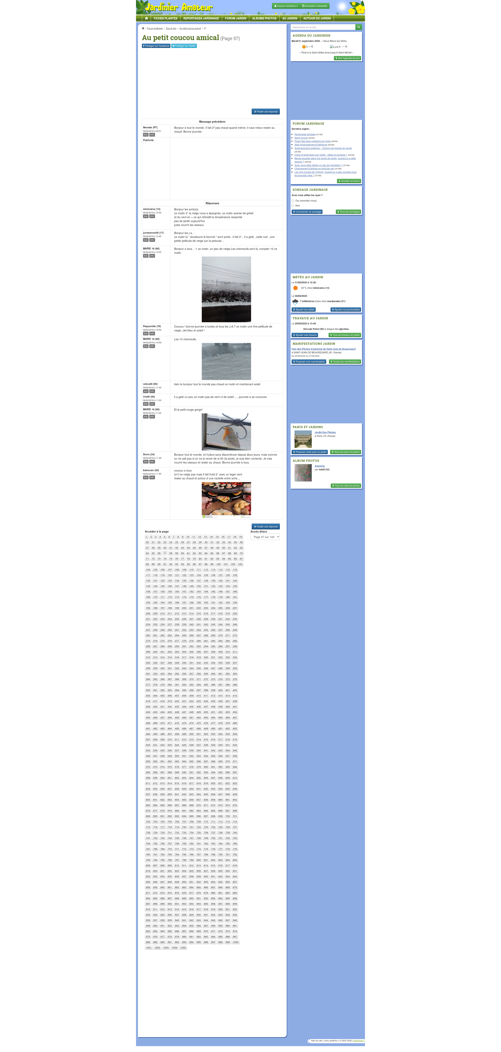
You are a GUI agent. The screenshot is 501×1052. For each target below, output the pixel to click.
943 (199, 920)
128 (228, 575)
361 (220, 673)
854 (213, 881)
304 (184, 651)
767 (148, 848)
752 (228, 838)
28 (194, 542)
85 (229, 558)
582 (220, 766)
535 (162, 750)
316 (177, 657)
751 (220, 838)
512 (184, 739)
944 (206, 920)
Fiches (165, 18)
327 (162, 662)
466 (228, 717)
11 (193, 536)
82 (212, 558)
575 (170, 766)
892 (206, 898)
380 (170, 684)
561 (162, 761)
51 (229, 547)
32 (217, 542)
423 (199, 701)
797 (177, 859)
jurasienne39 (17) (153, 232)
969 (199, 931)
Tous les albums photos (347, 485)
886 (162, 898)
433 (177, 706)
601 (170, 777)
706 (177, 821)
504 (220, 733)
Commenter (308, 211)
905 (206, 903)
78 (188, 558)
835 (170, 876)
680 (177, 810)
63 (200, 553)
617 (191, 783)
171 (162, 596)
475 (199, 722)
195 (148, 607)
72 (153, 558)
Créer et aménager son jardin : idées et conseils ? (321, 154)
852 (199, 881)
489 (206, 728)
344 (191, 668)
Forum (235, 18)
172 (170, 596)
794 (155, 859)
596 (228, 772)
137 (199, 580)
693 (177, 816)
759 (184, 843)
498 (177, 733)
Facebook (157, 45)
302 (170, 651)
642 (184, 794)
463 (206, 717)
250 (170, 629)
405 (162, 695)
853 (206, 881)
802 (213, 859)
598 (148, 777)
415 (235, 695)
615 (177, 783)
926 (170, 914)
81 (206, 558)
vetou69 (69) (150, 384)
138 (206, 580)
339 (155, 668)
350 (235, 668)
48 (212, 547)
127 (220, 575)
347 (213, 668)
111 (199, 569)
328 (170, 662)
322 (220, 657)
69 (235, 553)
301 (162, 651)
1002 (157, 947)
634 (220, 788)
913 (170, 909)
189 (199, 602)
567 (206, 761)
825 (191, 870)
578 (191, 766)
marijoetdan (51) (336, 301)
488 (199, 728)
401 (228, 690)
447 (184, 712)
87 (241, 558)
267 (199, 635)
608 (220, 777)
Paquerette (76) (152, 326)
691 (162, 816)
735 (199, 832)
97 (200, 564)
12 (199, 536)
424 (206, 701)
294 (206, 646)
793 (148, 859)
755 (155, 843)
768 (155, 848)
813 (199, 865)
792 (235, 854)
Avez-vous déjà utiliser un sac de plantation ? (319, 165)
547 (155, 755)
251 (177, 629)
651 (155, 799)
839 (199, 876)
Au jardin (289, 18)
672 (213, 805)
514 (199, 739)
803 (220, 859)
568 (213, 761)
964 (162, 931)
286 (148, 646)
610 (235, 777)
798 (184, 859)
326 (155, 662)
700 (228, 816)
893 (213, 898)
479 (228, 722)
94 (182, 564)
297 (228, 646)
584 (235, 766)
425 (213, 701)
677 (155, 810)
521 (155, 744)
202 (199, 607)
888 (177, 898)
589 (177, 772)
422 (191, 701)
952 (170, 925)
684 (206, 810)
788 (206, 854)
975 (148, 936)
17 (229, 536)
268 (206, 635)
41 (170, 547)
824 (184, 870)
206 (228, 607)
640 (170, 794)
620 (213, 783)
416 (148, 701)
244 (220, 624)
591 (191, 772)
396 (191, 690)
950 (155, 925)
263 (170, 635)
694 (184, 816)
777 (220, 848)
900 (170, 903)
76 (176, 558)
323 (228, 657)
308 (213, 651)
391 (155, 690)
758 (177, 843)
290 (177, 646)
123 (191, 575)
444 (162, 712)
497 (170, 733)
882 (228, 892)
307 (206, 651)
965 (170, 931)
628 (177, 788)
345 (199, 668)
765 (228, 843)
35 (235, 542)
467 (235, 717)
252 (184, 629)
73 (159, 558)
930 (199, 914)
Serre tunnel (301, 137)
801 (206, 859)
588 (170, 772)
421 (184, 701)
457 (162, 717)
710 (206, 821)
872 (155, 892)
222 (155, 618)
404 (155, 695)
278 (184, 640)
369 (184, 679)
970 (206, 931)
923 (148, 914)
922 (235, 909)
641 (177, 794)
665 (162, 805)
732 (177, 832)
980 (184, 936)
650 (148, 799)
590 (184, 772)
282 (213, 640)
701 (235, 816)
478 (220, 722)
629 (184, 788)
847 (162, 881)
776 (213, 848)
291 (184, 646)
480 (235, 722)
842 (220, 876)
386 (213, 684)
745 (177, 838)
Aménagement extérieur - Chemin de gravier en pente (323, 148)
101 (226, 564)
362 (228, 673)
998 (220, 942)
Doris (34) (149, 454)
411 (206, 695)
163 (199, 591)
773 (191, 848)
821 (162, 870)
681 (184, 810)
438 (213, 706)
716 (155, 827)
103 (240, 564)
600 (162, 777)
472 (177, 722)
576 (177, 766)
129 (235, 575)
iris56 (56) (149, 396)
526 (191, 744)
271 (228, 635)
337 (235, 662)
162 (191, 591)
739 (228, 832)
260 (148, 635)
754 (148, 843)
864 (191, 887)
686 (220, 810)
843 (228, 876)
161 (184, 591)
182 (148, 602)
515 (206, 739)
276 (170, 640)
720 (184, 827)
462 (199, 717)
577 (184, 766)
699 (220, 816)
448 (191, 712)
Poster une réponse (267, 111)
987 (235, 936)
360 (213, 673)
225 (177, 618)
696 (199, 816)
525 (184, 744)
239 (184, 624)
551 (184, 755)
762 (206, 843)
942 (191, 920)
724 (213, 827)
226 (184, 618)
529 (213, 744)
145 (162, 586)
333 (206, 662)
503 (213, 733)
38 (153, 547)
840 (206, 876)
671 (206, 805)
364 (148, 679)
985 (220, 936)
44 (188, 547)
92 (170, 564)
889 (184, 898)
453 (228, 712)
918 (206, 909)
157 (155, 591)
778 (228, 848)
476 (206, 722)
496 (162, 733)
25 (176, 542)
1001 (148, 947)
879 (206, 892)
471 (170, 722)
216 (206, 613)
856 (228, 881)
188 (191, 602)
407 (177, 695)
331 (191, 662)
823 (177, 870)
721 (191, 827)
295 (213, 646)
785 (184, 854)
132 (162, 580)
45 (194, 547)
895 (228, 898)
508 (155, 739)
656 (191, 799)
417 (155, 701)
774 (199, 848)
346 (206, 668)
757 (170, 843)
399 (213, 690)
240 (191, 624)
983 (206, 936)
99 (212, 564)
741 (148, 838)
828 (213, 870)
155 (235, 586)
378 (155, 684)
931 (206, 914)
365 (155, 679)
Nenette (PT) (150, 127)
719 (177, 827)
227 (191, 618)
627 (170, 788)
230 (213, 618)
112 (206, 569)
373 (213, 679)
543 (220, 750)
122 (184, 575)
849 (177, 881)
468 (148, 722)
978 (170, 936)
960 (228, 925)
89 (153, 564)
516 (213, 739)
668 (184, 805)
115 (228, 569)
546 (148, 755)
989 (155, 942)
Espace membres (286, 5)
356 (184, 673)
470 (162, 722)
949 (148, 925)
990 (162, 942)
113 (213, 569)
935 (235, 914)
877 (191, 892)
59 (176, 553)
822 (170, 870)
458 (170, 717)
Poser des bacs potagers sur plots (313, 141)
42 (176, 547)
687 (228, 810)
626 (162, 788)
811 (184, 865)
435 (191, 706)
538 (184, 750)
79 (194, 558)
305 (191, 651)
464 (213, 717)
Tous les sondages (349, 211)
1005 (183, 947)
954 (184, 925)
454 (235, 712)
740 (235, 832)
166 (220, 591)
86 (235, 558)
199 (177, 607)
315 (170, 657)
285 (235, 640)
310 (228, 651)
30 (206, 542)
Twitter (185, 45)
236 (162, 624)
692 (170, 816)
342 (177, 668)
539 (191, 750)
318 (191, 657)
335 (220, 662)
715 (148, 827)
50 (223, 547)
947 (228, 920)
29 (200, 542)
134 (177, 580)
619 (206, 783)
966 (177, 931)
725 (220, 827)
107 (170, 569)
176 (199, 596)
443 (155, 712)
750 (213, 838)
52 (235, 547)
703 (155, 821)
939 (170, 920)
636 (235, 788)
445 (170, 712)
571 (235, 761)
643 (191, 794)
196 (155, 607)
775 (206, 848)
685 (213, 810)
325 (148, 662)
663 (148, 805)
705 (170, 821)
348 (220, 668)
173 (177, 596)
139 (213, 580)
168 (235, 591)
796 (170, 859)
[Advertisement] (213, 78)
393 (170, 690)
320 (206, 657)
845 (148, 881)
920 (220, 909)
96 (194, 564)
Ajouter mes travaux (306, 335)
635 (228, 788)
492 (228, 728)
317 (184, 657)
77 (182, 558)
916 (191, 909)
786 (191, 854)
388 (228, 684)
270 (220, 635)
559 (148, 761)
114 (220, 569)
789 (213, 854)
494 (148, 733)
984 (213, 936)
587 (162, 772)
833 (155, 876)
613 (162, 783)
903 (191, 903)
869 (228, 887)
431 (162, 706)
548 (162, 755)
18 (234, 536)
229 (206, 618)
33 (223, 542)
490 (213, 728)
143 (148, 586)
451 (213, 712)
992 (177, 942)
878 (199, 892)
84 (223, 558)
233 (235, 618)
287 (155, 646)
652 (162, 799)
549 (170, 755)
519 (235, 739)
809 (170, 865)
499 (184, 733)
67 (223, 553)
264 (177, 635)
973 (228, 931)
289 (170, 646)
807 (155, 865)
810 (177, 865)
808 (162, 865)
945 (213, 920)
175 (191, 596)
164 (206, 591)
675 (235, 805)
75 (170, 558)
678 (162, 810)
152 (213, 586)
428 (235, 701)
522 (162, 744)
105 (155, 569)
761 (199, 843)
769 (162, 848)
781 (155, 854)
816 (220, 865)
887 (170, 898)
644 (199, 794)
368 (177, 679)
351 (148, 673)
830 (228, 870)
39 (159, 547)
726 (228, 827)
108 (177, 569)
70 (241, 553)
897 (148, 903)
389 (235, 684)
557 (228, 755)
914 (177, 909)
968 (191, 931)
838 (191, 876)
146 (170, 586)
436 (199, 706)
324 (235, 657)
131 (155, 580)
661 (228, 799)
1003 (166, 947)
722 (199, 827)
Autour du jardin (317, 18)
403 (148, 695)
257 (220, 629)
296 (220, 646)
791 (228, 854)
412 (213, 695)
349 (228, 668)
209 (155, 613)
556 (220, 755)
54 (147, 553)
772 (184, 848)
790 (220, 854)
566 (199, 761)
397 (199, 690)
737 (213, 832)
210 (162, 613)
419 (170, 701)
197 (162, 607)
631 (199, 788)
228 (199, 618)
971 (213, 931)
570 (228, 761)
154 (228, 586)
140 (220, 580)
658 (206, 799)
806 (148, 865)
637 (148, 794)
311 (235, 651)
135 (184, 580)
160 (177, 591)
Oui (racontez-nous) (306, 200)
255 (206, 629)
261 (155, 635)
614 (170, 783)
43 (182, 547)
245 (228, 624)
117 (148, 575)
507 (148, 739)
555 (213, 755)
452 (220, 712)
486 (184, 728)
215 (199, 613)
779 (235, 848)
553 (199, 755)
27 (188, 542)
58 (170, 553)
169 (148, 596)
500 (191, 733)
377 (148, 684)
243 (213, 624)
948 (235, 920)
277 (177, 640)
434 (184, 706)
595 (220, 772)
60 (182, 553)
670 (199, 805)
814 (206, 865)
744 (170, 838)
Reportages (201, 18)
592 (199, 772)
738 (220, 832)
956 (199, 925)
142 (235, 580)
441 (235, 706)
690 (155, 816)
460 (184, 717)
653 (170, 799)
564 (184, 761)
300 (155, 651)
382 (184, 684)
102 (233, 564)
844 (235, 876)
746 (184, 838)
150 (199, 586)
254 (199, 629)
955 (191, 925)
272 (235, 635)
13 (205, 536)
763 (213, 843)
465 (220, 717)
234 (148, 624)
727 (235, 827)
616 (184, 783)
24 (170, 542)
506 (235, 733)
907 (220, 903)
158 (162, 591)
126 (213, 575)
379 (162, 684)
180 (228, 596)
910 (148, 909)
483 (162, 728)
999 (228, 942)
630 (191, 788)
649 (235, 794)
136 (191, 580)
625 (155, 788)
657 (199, 799)
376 (235, 679)
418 (162, 701)
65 (212, 553)
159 (170, 591)
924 (155, 914)
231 (220, 618)
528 (206, 744)
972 (220, 931)
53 (241, 547)
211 (170, 613)
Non (298, 205)
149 (191, 586)
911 (155, 909)
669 (191, 805)
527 (199, 744)
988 (148, 942)
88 (147, 564)
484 (170, 728)
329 (177, 662)
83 (217, 558)
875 (177, 892)
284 (228, 640)
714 (235, 821)
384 (199, 684)
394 (177, 690)
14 (211, 536)
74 (165, 558)
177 (206, 596)
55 (153, 553)
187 (184, 602)
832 (148, 876)
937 (155, 920)
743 (162, 838)
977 (162, 936)
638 (155, 794)
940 (177, 920)
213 (184, 613)
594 (213, 772)
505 (228, 733)
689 (148, 816)
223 (162, 618)
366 (162, 679)
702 (148, 821)
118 (155, 575)
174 (184, 596)
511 (177, 739)
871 (148, 892)
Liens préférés (331, 1040)
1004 (174, 947)
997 (213, 942)
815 (213, 865)
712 (220, 821)
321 (213, 657)
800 (199, 859)
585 (148, 772)
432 (170, 706)
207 (235, 607)
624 (148, 788)
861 (170, 887)
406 (170, 695)
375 (228, 679)
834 (162, 876)
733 (184, 832)
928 (184, 914)
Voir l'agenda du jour (348, 58)
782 (162, 854)
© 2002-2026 (345, 1040)
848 (170, 881)
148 (184, 586)
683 (199, 810)
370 (191, 679)
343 (184, 668)
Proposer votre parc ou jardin (311, 452)
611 (148, 783)
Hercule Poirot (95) (313, 329)
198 (170, 607)
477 (213, 722)
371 (199, 679)
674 (228, 805)
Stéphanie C (359, 1040)
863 (184, 887)
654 (177, 799)
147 (177, 586)
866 (206, 887)
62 (194, 553)
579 (199, 766)
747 (191, 838)
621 (220, 783)
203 (206, 607)
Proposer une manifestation (310, 361)
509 (162, 739)
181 (235, 596)
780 (148, 854)
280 (199, 640)
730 (162, 832)
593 (206, 772)
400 (220, 690)
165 (213, 591)
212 (177, 613)
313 (155, 657)
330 (184, 662)
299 (148, 651)
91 (165, 564)
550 (177, 755)
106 (162, 569)
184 (162, 602)
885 (155, 898)
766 (235, 843)
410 (199, 695)
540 (199, 750)
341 (170, 668)
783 (170, 854)
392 (162, 690)
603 (184, 777)
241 (199, 624)
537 (177, 750)
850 (184, 881)
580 (206, 766)
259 (235, 629)
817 (228, 865)
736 (206, 832)
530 (220, 744)
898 (155, 903)
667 (177, 805)
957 (206, 925)
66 (217, 553)
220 (235, 613)
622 (228, 783)
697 (206, 816)
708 (191, 821)
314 (162, 657)
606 (206, 777)
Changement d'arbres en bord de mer (314, 168)
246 (235, 624)
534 (155, 750)
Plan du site (316, 1040)
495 (155, 733)
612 (155, 783)
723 (206, 827)
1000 (235, 942)
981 (191, 936)
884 (148, 898)
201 (191, 607)
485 (177, 728)
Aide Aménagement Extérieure (311, 144)
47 (206, 547)
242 (206, 624)
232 (228, 618)
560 (155, 761)
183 (155, 602)
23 (165, 542)
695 (191, 816)
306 (199, 651)
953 (177, 925)
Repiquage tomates (305, 134)
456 (155, 717)
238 (177, 624)
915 (184, 909)
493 (235, 728)
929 (191, 914)
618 (199, 783)
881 (220, 892)
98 (206, 564)
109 (184, 569)
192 (220, 602)
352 (155, 673)
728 (148, 832)
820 (155, 870)
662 (235, 799)
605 (199, 777)
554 (206, 755)
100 (218, 564)
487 (191, 728)
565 (191, 761)
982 (199, 936)
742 (155, 838)
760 (191, 843)
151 (206, 586)
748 (199, 838)
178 (213, 596)
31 (212, 542)
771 (177, 848)
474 (191, 722)
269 (213, 635)
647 (220, 794)
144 (155, 586)
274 (155, 640)
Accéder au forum (350, 181)
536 (170, 750)
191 (213, 602)
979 (177, 936)
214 (191, 613)
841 (213, 876)
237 (170, 624)
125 (206, 575)
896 (235, 898)
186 (177, 602)
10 (188, 536)
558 (235, 755)
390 (148, 690)
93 (176, 564)
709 (199, 821)
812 (191, 865)
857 (235, 881)
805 (235, 859)
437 (206, 706)
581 (213, 766)
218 (220, 613)
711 (213, 821)
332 (199, 662)
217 (213, 613)
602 (177, 777)
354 (170, 673)
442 (148, 712)
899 (162, 903)
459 (177, 717)
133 (170, 580)
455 (148, 717)
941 (184, 920)
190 (206, 602)
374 (220, 679)
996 (206, 942)
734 (191, 832)
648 (228, 794)
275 (162, 640)
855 (220, 881)
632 (206, 788)
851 (191, 881)
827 (206, 870)
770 (170, 848)
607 (213, 777)
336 (228, 662)
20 (147, 542)
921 (228, 909)
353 (162, 673)
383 (191, 684)
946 (220, 920)
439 (220, 706)
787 (199, 854)
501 (199, 733)
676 (148, 810)
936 (148, 920)
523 (170, 744)
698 (213, 816)
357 (191, 673)
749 (206, 838)
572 (148, 766)
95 (188, 564)
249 (162, 629)
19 (240, 536)
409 (191, 695)
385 (206, 684)
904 (199, 903)
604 (191, 777)
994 (191, 942)
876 (184, 892)
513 (191, 739)
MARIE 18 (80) (151, 248)
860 (162, 887)
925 (162, 914)
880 (213, 892)
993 (184, 942)
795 (162, 859)
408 (184, 695)
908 (228, 903)
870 (235, 887)
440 (228, 706)
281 (206, 640)
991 (170, 942)
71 (147, 558)
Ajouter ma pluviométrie (347, 309)
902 (184, 903)
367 (170, 679)
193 (228, 602)
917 (199, 909)
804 (228, 859)
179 (220, 596)
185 (170, 602)
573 (155, 766)
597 (235, 772)
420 (177, 701)
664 (155, 805)
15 (217, 536)
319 (199, 657)
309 (220, 651)
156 (148, 591)
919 (213, 909)
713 (228, 821)
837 (184, 876)
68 (229, 553)
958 (213, 925)
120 (170, 575)
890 (191, 898)
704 (162, 821)
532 (235, 744)
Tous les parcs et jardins (347, 452)
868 (220, 887)
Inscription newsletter (315, 5)
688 (235, 810)
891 (199, 898)
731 (170, 832)
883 (235, 892)
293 (199, 646)
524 (177, 744)
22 (159, 542)
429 (148, 706)
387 (220, 684)
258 (228, 629)
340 (162, 668)
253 (191, 629)
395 (184, 690)
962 (148, 931)
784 (177, 854)
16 (223, 536)
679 (170, 810)
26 (182, 542)
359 (206, 673)
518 (228, 739)
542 (213, 750)
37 (147, 547)
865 (199, 887)
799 (191, 859)
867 (213, 887)
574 (162, 766)
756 (162, 843)
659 (213, 799)
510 (170, 739)
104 (148, 569)
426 (220, 701)
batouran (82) (151, 470)
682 (191, 810)
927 (177, 914)
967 (184, 931)
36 (241, 542)
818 (235, 865)
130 (148, 580)
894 (220, 898)
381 (177, 684)
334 (213, 662)
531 (228, 744)
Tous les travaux (346, 335)
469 (155, 722)
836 (177, 876)
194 (235, 602)
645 (206, 794)
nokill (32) (324, 469)
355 (177, 673)
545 (235, 750)
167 (228, 591)
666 (170, 805)
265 (184, 635)
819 (148, 870)
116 (235, 569)
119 (162, 575)
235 (155, 624)
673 (220, 805)
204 (213, 607)
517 (220, 739)
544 (228, 750)
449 (199, 712)
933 (220, 914)
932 (213, 914)
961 (235, 925)
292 (191, 646)
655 (184, 799)
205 (220, 607)
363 (235, 673)
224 (170, 618)
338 (148, 668)
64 (206, 553)
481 (148, 728)
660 (220, 799)
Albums (264, 18)
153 (220, 586)
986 (228, 936)
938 (162, 920)
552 (191, 755)
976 (155, 936)
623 (235, 783)
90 (159, 564)
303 (177, 651)
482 (155, 728)
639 (162, 794)
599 (155, 777)
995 (199, 942)
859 (155, 887)
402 (235, 690)
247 (148, 629)
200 (184, 607)
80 (200, 558)
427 (228, 701)
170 (155, 596)
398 (206, 690)
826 (199, 870)
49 (217, 547)
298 (235, 646)
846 (155, 881)
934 (228, 914)
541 (206, 750)
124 (199, 575)
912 (162, 909)
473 (184, 722)
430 (155, 706)
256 (213, 629)
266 (191, 635)
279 (191, 640)
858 (148, 887)
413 (220, 695)
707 (184, 821)
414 (228, 695)
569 (220, 761)
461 (191, 717)
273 (148, 640)
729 (155, 832)
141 (228, 580)
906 (213, 903)
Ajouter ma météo (304, 309)
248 (155, 629)
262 (162, 635)
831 (235, 870)
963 (155, 931)
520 (148, 744)
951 (162, 925)
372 (206, 679)
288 (162, 646)
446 (177, 712)
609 (228, 777)
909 (235, 903)
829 (220, 870)
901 (177, 903)
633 (213, 788)
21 (153, 542)
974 (235, 931)
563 (177, 761)
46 (200, 547)
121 (177, 575)
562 (170, 761)
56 (159, 553)
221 (148, 618)
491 (220, 728)
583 (228, 766)
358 (199, 673)
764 (220, 843)
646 (213, 794)
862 (177, 887)
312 (148, 657)
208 (148, 613)
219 (228, 613)
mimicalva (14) (151, 209)
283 (220, 640)
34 (229, 542)
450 (206, 712)
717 (162, 827)
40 (165, 547)
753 (235, 838)
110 (191, 569)
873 (162, 892)
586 (155, 772)
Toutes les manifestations (346, 361)
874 (170, 892)
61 (188, 553)
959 (220, 925)
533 (148, 750)
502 (206, 733)
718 (170, 827)
